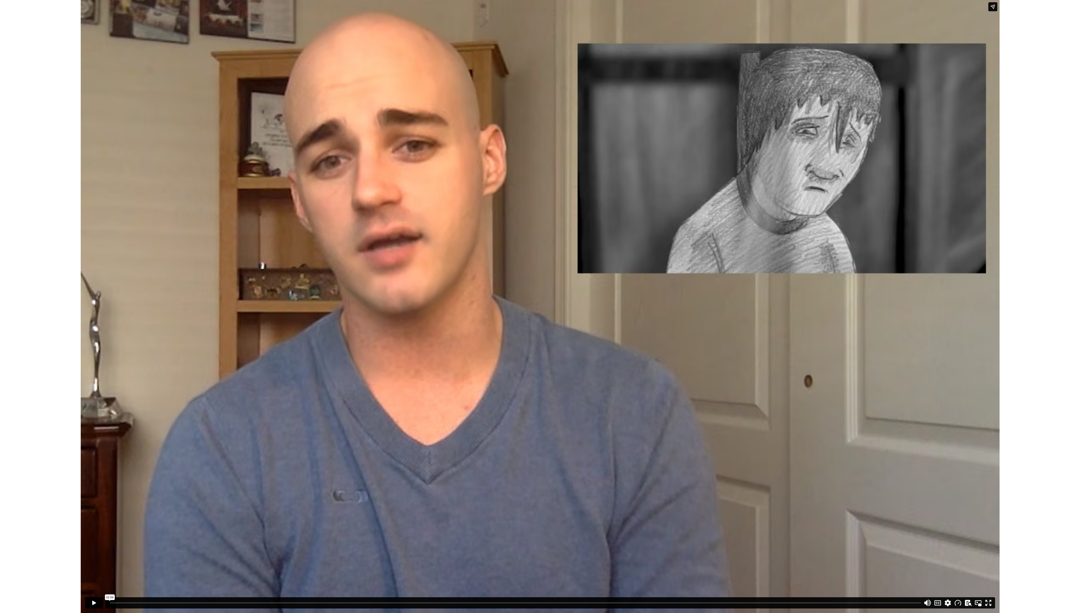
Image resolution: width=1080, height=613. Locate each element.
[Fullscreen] (988, 602)
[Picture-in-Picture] (978, 602)
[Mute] (927, 602)
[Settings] (947, 602)
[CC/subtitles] (937, 602)
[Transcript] (968, 602)
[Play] (94, 602)
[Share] (992, 6)
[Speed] (957, 602)
